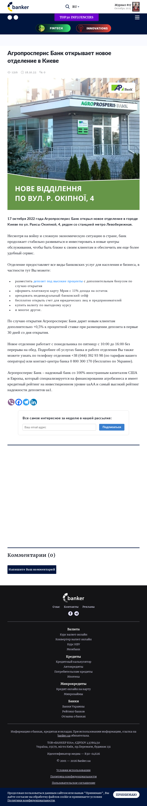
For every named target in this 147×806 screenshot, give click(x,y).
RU (74, 7)
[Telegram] (26, 402)
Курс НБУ (73, 644)
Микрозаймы (73, 694)
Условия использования (73, 770)
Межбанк (73, 649)
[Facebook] (18, 402)
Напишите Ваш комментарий (32, 569)
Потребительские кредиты (73, 671)
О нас (56, 607)
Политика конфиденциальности (73, 776)
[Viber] (11, 402)
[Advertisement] (73, 489)
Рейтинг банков (73, 711)
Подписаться (112, 427)
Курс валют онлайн (73, 634)
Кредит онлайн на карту (73, 689)
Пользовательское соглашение (73, 783)
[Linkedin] (33, 402)
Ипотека (73, 676)
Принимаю (126, 795)
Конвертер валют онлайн (74, 639)
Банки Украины (73, 706)
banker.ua (64, 735)
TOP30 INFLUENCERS (76, 17)
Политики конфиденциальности (31, 800)
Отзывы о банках (74, 716)
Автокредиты (73, 666)
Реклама (88, 607)
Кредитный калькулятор (73, 661)
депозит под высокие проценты (58, 281)
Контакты (71, 607)
